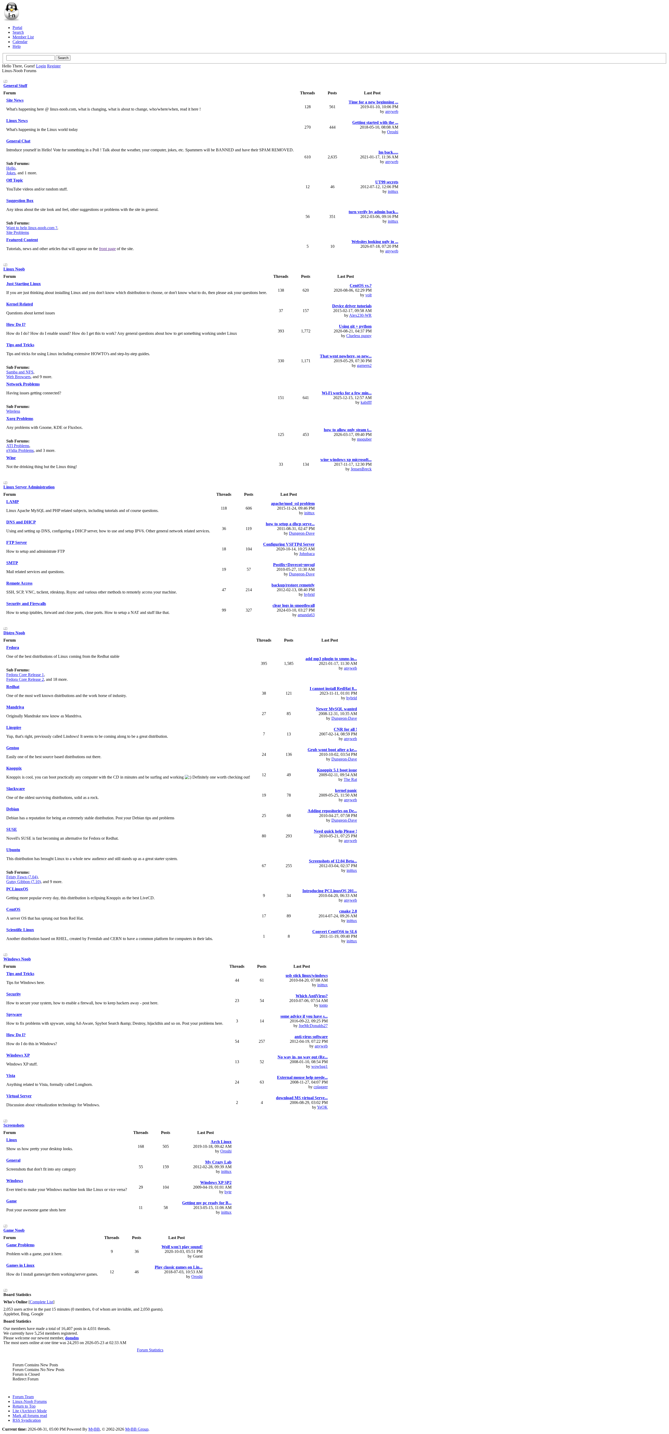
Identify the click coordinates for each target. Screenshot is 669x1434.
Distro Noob (14, 633)
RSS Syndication (27, 1420)
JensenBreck (361, 469)
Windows (14, 1180)
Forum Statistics (150, 1350)
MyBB (94, 1429)
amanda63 (306, 615)
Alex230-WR (360, 315)
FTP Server (16, 542)
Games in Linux (20, 1265)
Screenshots (13, 1125)
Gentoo (12, 748)
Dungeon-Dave (302, 533)
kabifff (366, 402)
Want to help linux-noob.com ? (31, 228)
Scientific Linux (20, 930)
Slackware (15, 788)
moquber (364, 439)
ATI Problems (17, 446)
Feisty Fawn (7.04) (22, 877)
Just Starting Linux (23, 283)
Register (54, 66)
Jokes (10, 173)
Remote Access (19, 583)
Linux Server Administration (29, 487)
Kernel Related (19, 304)
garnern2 (364, 365)
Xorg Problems (19, 418)
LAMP (12, 501)
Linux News (17, 120)
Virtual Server (19, 1096)
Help (17, 46)
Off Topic (14, 180)
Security (13, 994)
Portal (17, 27)
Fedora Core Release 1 (25, 674)
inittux (393, 191)
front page (107, 248)
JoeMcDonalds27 (313, 1025)
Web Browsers (18, 377)
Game (11, 1201)
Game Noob (14, 1230)
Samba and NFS (19, 372)
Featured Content (22, 240)
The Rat (350, 779)
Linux (11, 1140)
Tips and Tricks (20, 345)
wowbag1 (319, 1066)
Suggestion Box (19, 200)
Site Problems (17, 232)
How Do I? (16, 324)
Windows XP (18, 1055)
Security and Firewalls (26, 603)
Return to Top (24, 1406)
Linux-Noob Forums (30, 1401)
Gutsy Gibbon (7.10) (23, 881)
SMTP (12, 563)
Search (18, 32)
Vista (10, 1075)
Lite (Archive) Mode (30, 1411)
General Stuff (15, 85)
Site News (15, 100)
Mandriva (15, 707)
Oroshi (392, 132)
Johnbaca (307, 553)
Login (41, 66)
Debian (12, 809)
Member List (23, 37)
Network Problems (23, 384)
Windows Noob (17, 959)
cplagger (321, 1087)
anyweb (391, 111)
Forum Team (23, 1397)
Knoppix (14, 768)
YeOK (322, 1107)
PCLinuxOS (17, 889)
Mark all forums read (30, 1415)
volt (368, 295)
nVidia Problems (20, 450)
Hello (10, 168)
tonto (323, 1005)
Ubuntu (13, 850)
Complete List (41, 1302)
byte (228, 1192)
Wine (11, 458)
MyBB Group (136, 1429)
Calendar (20, 41)
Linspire (13, 727)
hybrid (309, 594)
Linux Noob (14, 269)
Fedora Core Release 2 (25, 679)
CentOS (13, 909)
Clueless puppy (359, 335)
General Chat (18, 141)
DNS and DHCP (21, 522)
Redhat (12, 686)
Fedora (12, 647)
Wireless (13, 411)
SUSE (11, 829)
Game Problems (20, 1245)
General (13, 1160)
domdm (72, 1338)
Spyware (14, 1014)
